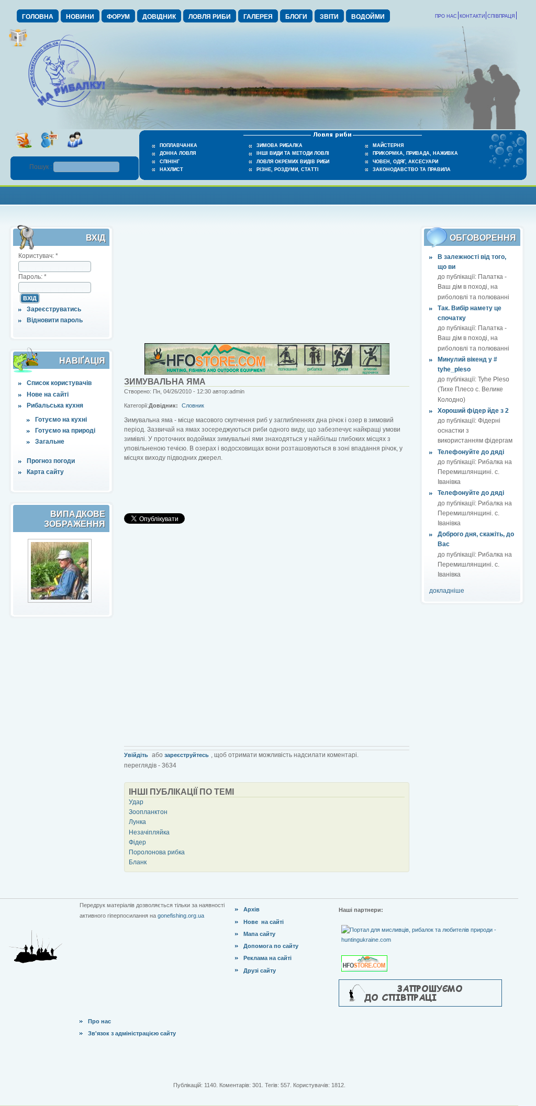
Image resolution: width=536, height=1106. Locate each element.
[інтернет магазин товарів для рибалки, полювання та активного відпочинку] (266, 372)
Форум (118, 16)
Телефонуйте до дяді (471, 452)
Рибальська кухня (55, 405)
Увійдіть (136, 755)
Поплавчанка (178, 145)
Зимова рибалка (279, 145)
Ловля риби (209, 16)
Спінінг (170, 161)
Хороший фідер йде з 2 (473, 410)
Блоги (296, 16)
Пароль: (32, 276)
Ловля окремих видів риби (292, 161)
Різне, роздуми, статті (287, 169)
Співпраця (501, 16)
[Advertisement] (268, 194)
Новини (80, 16)
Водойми (368, 16)
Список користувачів (59, 383)
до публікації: (458, 276)
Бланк (138, 862)
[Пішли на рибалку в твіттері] (49, 151)
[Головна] (66, 107)
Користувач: (38, 255)
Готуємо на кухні (61, 419)
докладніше (446, 590)
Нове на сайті (48, 394)
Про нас (446, 16)
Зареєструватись (54, 309)
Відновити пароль (55, 320)
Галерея (258, 16)
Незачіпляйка (149, 832)
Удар (136, 802)
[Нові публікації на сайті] (18, 45)
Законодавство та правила (412, 169)
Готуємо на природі (65, 430)
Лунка (137, 822)
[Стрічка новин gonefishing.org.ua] (23, 151)
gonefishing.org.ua (181, 915)
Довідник (159, 16)
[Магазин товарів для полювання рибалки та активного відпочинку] (366, 955)
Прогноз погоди (51, 461)
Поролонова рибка (157, 852)
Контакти (472, 16)
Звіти (329, 16)
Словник (193, 405)
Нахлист (171, 169)
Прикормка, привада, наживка (415, 153)
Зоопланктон (148, 812)
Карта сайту (45, 472)
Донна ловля (178, 153)
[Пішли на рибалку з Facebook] (74, 151)
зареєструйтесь (186, 755)
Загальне (49, 441)
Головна (37, 16)
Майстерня (388, 145)
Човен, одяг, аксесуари (405, 161)
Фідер (137, 842)
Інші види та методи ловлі (292, 153)
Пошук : (41, 167)
